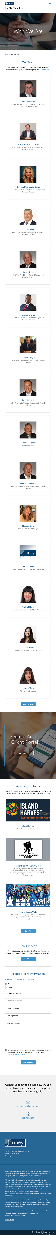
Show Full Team (28, 704)
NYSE (17, 1153)
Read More (28, 959)
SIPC (21, 1153)
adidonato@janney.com (28, 1106)
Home (6, 54)
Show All (28, 931)
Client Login (22, 753)
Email (10, 987)
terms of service (21, 1054)
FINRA (13, 1153)
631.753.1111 (28, 1118)
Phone (10, 984)
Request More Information (28, 973)
